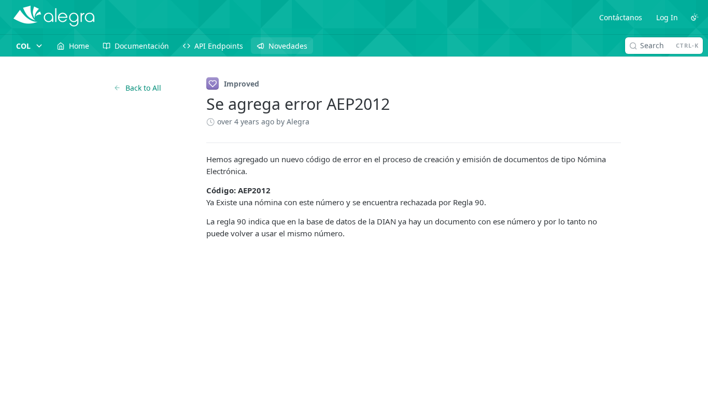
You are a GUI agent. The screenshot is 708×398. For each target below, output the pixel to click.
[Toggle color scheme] (694, 17)
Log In (667, 17)
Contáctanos (620, 17)
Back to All (143, 88)
